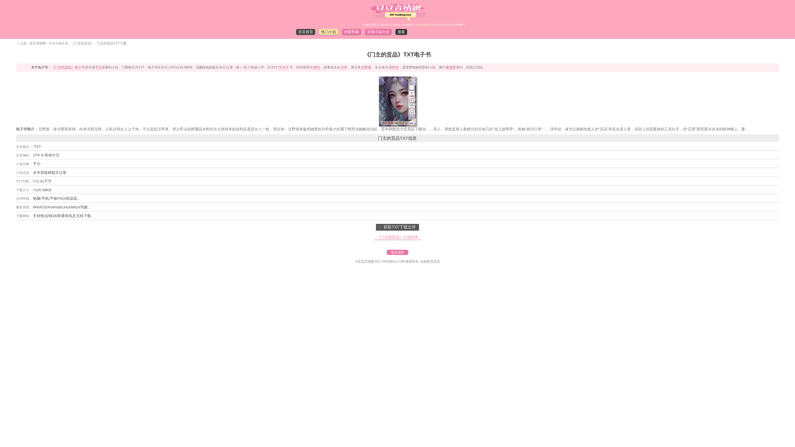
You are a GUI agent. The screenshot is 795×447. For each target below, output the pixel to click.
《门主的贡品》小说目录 (397, 237)
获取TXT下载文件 (399, 227)
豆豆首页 (305, 32)
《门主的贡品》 (82, 43)
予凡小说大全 (58, 43)
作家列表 (351, 32)
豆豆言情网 (37, 43)
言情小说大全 (378, 32)
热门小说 (328, 32)
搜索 (401, 32)
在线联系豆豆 (430, 261)
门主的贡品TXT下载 (111, 43)
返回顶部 (397, 252)
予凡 (98, 67)
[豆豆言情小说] (397, 21)
